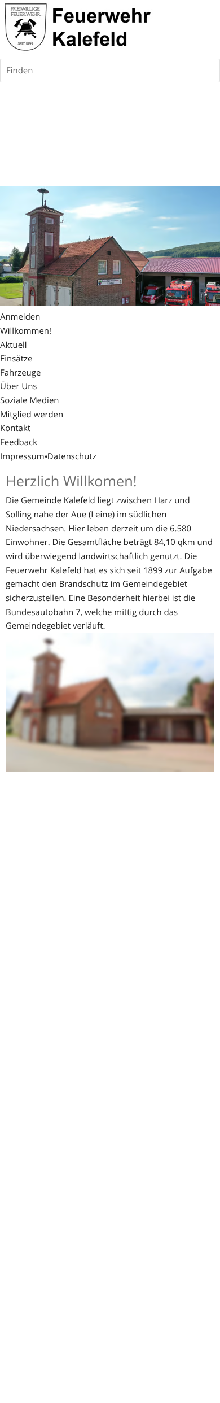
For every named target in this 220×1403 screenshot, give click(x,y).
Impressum (22, 456)
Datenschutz (71, 456)
